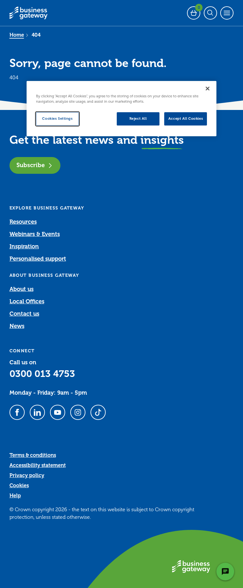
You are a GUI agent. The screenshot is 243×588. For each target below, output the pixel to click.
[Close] (208, 88)
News (16, 326)
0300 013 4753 (42, 373)
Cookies (19, 485)
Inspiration (24, 246)
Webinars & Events (34, 234)
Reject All (138, 119)
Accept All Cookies (185, 119)
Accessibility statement (37, 465)
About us (21, 289)
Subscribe (30, 165)
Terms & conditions (32, 455)
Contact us (24, 314)
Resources (23, 222)
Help (15, 496)
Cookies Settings (57, 119)
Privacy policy (26, 475)
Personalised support (37, 259)
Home (16, 35)
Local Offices (26, 301)
